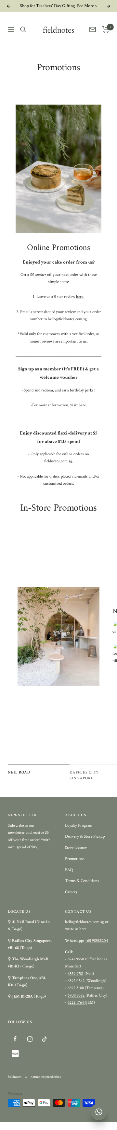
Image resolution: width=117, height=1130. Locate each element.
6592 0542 (76, 981)
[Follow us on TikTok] (44, 1039)
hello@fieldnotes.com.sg (84, 922)
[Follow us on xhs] (15, 1053)
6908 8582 (76, 995)
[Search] (23, 29)
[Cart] (105, 29)
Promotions (74, 859)
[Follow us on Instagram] (29, 1039)
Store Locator (76, 848)
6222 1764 (76, 1002)
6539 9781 (76, 974)
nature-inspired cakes (46, 1077)
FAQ (69, 870)
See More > (87, 6)
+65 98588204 (96, 941)
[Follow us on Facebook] (15, 1039)
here (79, 296)
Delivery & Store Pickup (85, 836)
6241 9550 (76, 959)
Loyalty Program (78, 825)
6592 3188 (76, 988)
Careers (71, 892)
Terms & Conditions (82, 881)
